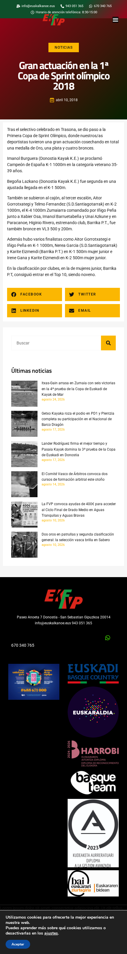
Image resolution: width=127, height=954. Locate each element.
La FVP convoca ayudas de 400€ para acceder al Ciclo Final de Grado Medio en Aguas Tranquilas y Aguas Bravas (79, 509)
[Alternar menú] (115, 20)
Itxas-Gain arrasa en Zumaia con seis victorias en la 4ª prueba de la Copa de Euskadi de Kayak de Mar (78, 388)
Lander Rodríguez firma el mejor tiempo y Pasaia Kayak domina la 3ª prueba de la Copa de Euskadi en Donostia (78, 449)
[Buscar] (108, 343)
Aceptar (18, 944)
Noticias (64, 47)
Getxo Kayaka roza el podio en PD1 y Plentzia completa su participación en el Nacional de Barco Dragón (78, 419)
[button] (34, 294)
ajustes (51, 933)
